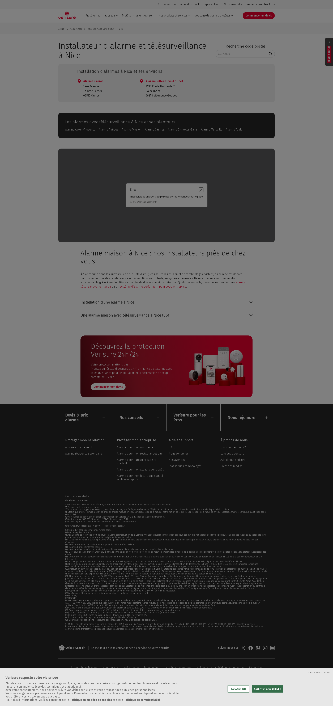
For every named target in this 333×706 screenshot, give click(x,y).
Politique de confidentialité (142, 699)
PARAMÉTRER (238, 688)
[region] (166, 687)
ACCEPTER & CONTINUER (267, 688)
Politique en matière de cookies (91, 699)
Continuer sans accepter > (318, 672)
